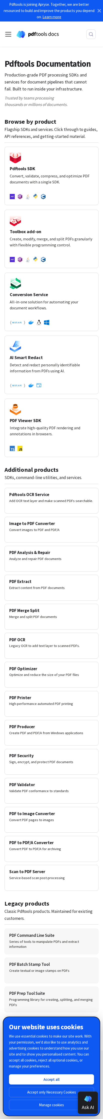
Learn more (51, 16)
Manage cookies (51, 1105)
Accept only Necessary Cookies (51, 1092)
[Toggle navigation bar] (8, 34)
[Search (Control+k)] (91, 34)
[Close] (99, 10)
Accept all (52, 1079)
